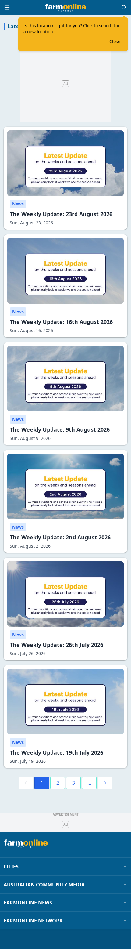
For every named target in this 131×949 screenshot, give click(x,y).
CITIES (11, 866)
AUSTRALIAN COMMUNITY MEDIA (44, 884)
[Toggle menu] (7, 8)
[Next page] (105, 783)
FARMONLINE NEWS (28, 902)
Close (114, 41)
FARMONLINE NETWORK (33, 920)
